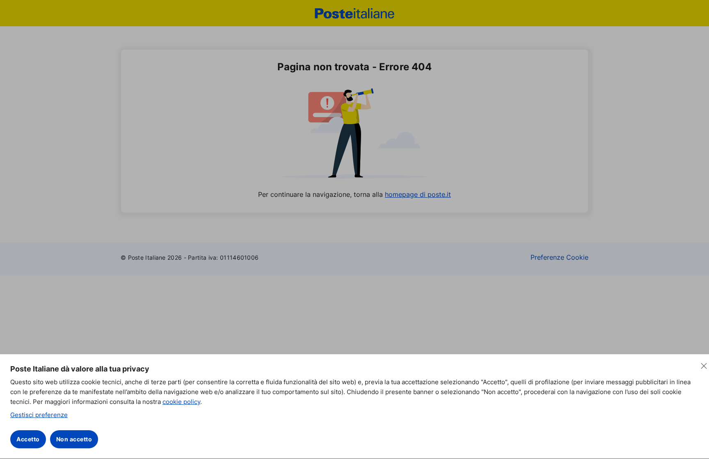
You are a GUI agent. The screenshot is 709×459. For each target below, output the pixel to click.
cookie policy (181, 402)
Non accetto (74, 439)
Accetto (28, 439)
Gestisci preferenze (39, 415)
